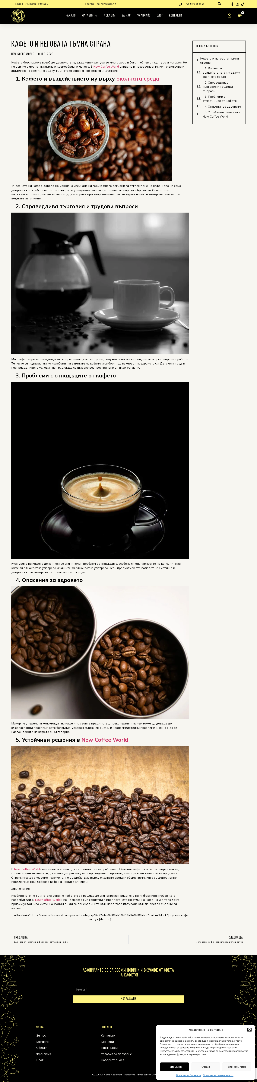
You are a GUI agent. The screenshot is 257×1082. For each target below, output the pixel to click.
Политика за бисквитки (188, 1075)
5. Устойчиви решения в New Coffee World (221, 114)
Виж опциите (236, 1066)
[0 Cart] (241, 16)
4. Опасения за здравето (221, 106)
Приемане (174, 1066)
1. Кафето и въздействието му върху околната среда (221, 72)
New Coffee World (106, 66)
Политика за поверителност (218, 1075)
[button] (249, 1030)
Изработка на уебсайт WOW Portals (143, 1074)
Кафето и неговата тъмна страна (219, 60)
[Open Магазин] (96, 16)
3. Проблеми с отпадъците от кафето (219, 99)
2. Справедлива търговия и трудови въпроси (217, 87)
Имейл (78, 983)
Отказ (205, 1066)
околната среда (138, 78)
